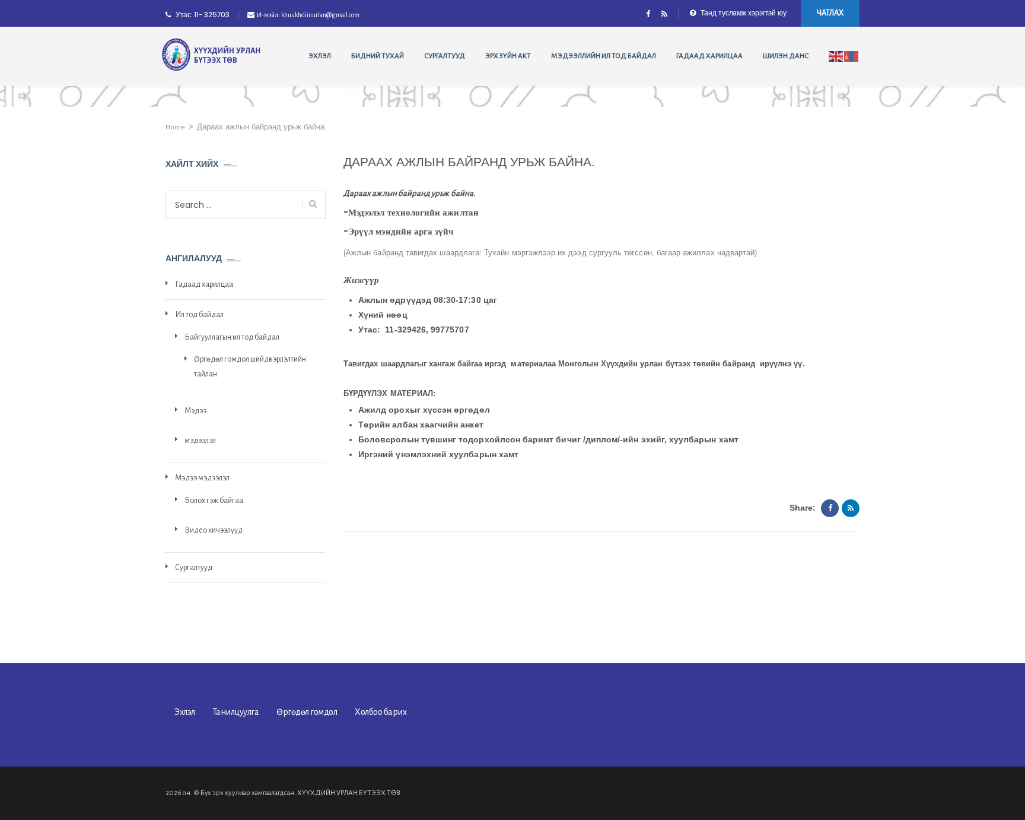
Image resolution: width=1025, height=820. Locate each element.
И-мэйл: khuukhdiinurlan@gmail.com (308, 14)
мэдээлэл (200, 440)
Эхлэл (319, 56)
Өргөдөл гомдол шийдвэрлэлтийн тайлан (250, 366)
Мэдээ (195, 411)
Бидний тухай (377, 56)
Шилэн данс (785, 56)
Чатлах (830, 13)
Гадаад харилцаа (709, 56)
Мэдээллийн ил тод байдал (603, 56)
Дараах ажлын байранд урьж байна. (409, 193)
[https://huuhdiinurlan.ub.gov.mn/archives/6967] (851, 508)
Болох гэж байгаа (213, 500)
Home (175, 127)
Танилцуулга (236, 712)
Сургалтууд (444, 56)
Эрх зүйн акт (508, 56)
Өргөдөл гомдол (306, 712)
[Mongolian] (852, 56)
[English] (836, 56)
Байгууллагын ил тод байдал (231, 337)
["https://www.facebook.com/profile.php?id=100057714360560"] (648, 15)
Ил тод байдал (199, 315)
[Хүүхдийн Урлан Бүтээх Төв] (211, 55)
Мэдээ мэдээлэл (202, 478)
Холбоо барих (380, 712)
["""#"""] (664, 15)
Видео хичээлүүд (213, 530)
